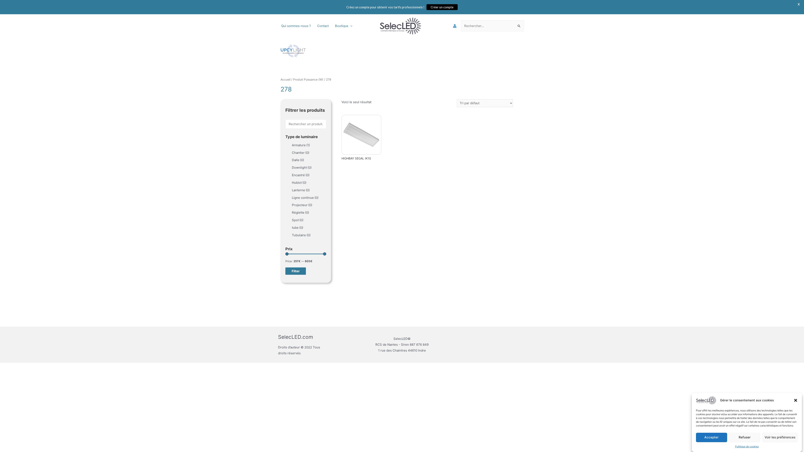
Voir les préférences (780, 437)
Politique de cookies (747, 446)
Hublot (299, 183)
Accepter (711, 437)
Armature (301, 145)
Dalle (298, 160)
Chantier (300, 153)
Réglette (300, 212)
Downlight (302, 168)
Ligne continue (305, 198)
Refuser (745, 437)
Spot (297, 220)
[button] (796, 400)
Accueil (285, 79)
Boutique (341, 26)
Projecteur (302, 205)
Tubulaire (301, 235)
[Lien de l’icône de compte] (455, 26)
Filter (296, 271)
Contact (323, 26)
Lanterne (301, 190)
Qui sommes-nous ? (296, 26)
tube (297, 228)
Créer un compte (442, 7)
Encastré (300, 175)
